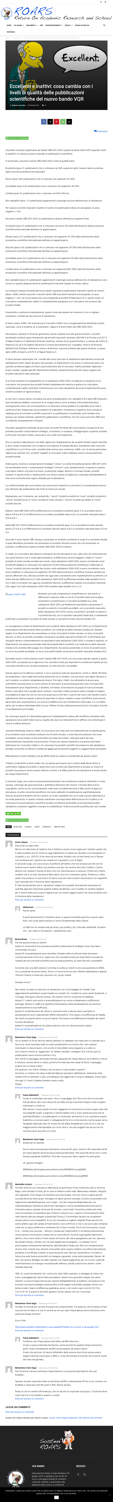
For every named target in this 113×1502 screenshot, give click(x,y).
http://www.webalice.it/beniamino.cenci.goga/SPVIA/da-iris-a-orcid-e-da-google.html (57, 1327)
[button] (104, 25)
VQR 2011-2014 (59, 827)
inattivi (36, 827)
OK (56, 1497)
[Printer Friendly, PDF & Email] (13, 815)
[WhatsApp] (63, 121)
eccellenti (28, 827)
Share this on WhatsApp (18, 138)
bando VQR (18, 827)
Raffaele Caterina (18, 105)
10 (45, 105)
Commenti (102, 131)
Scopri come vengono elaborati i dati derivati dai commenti (75, 1418)
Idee (41, 25)
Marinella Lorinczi (23, 1184)
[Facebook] (101, 2)
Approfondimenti (52, 25)
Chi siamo (18, 25)
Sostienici (11, 32)
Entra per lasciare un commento (29, 900)
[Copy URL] (69, 121)
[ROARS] (56, 13)
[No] (109, 1494)
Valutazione (46, 827)
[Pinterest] (56, 121)
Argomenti (30, 25)
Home (9, 25)
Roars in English (82, 25)
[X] (105, 2)
